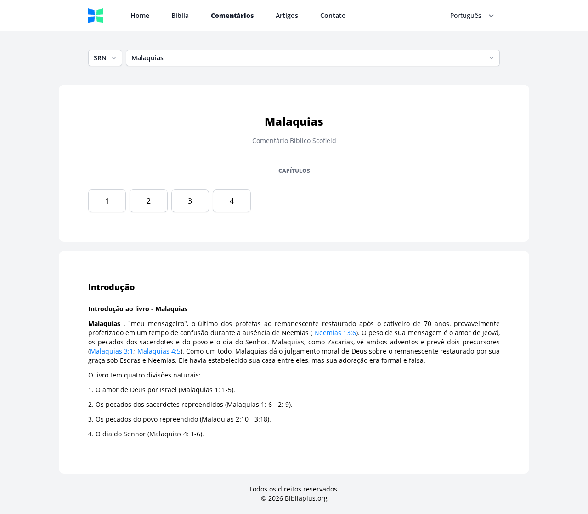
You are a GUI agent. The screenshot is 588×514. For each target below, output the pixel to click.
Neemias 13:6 (335, 332)
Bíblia (180, 15)
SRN (100, 57)
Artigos (287, 15)
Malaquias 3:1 (111, 351)
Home (139, 15)
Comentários (232, 15)
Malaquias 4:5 (159, 351)
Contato (333, 15)
